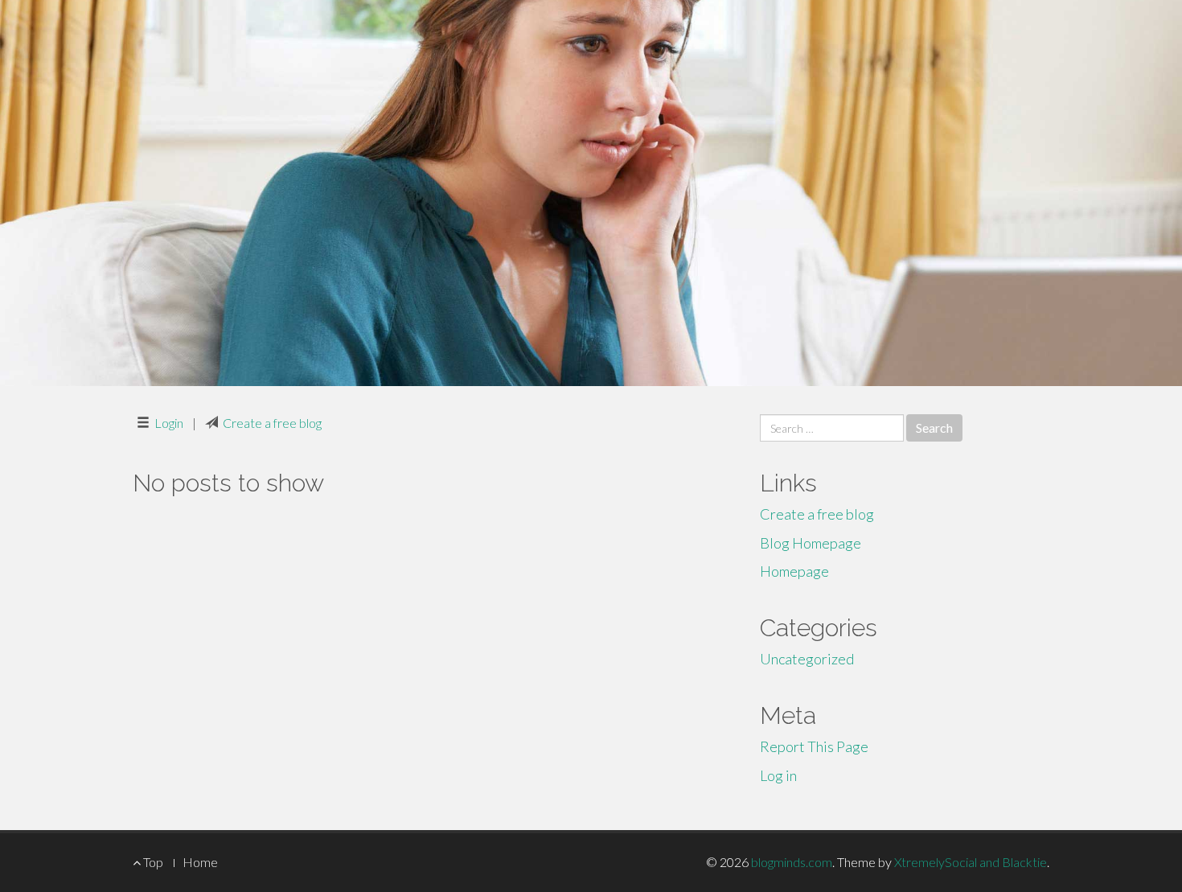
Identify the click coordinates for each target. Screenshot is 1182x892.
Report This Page (814, 746)
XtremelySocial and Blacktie (970, 861)
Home (200, 861)
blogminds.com (791, 861)
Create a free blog (272, 422)
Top (152, 861)
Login (168, 422)
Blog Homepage (810, 543)
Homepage (794, 571)
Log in (778, 775)
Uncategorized (807, 659)
